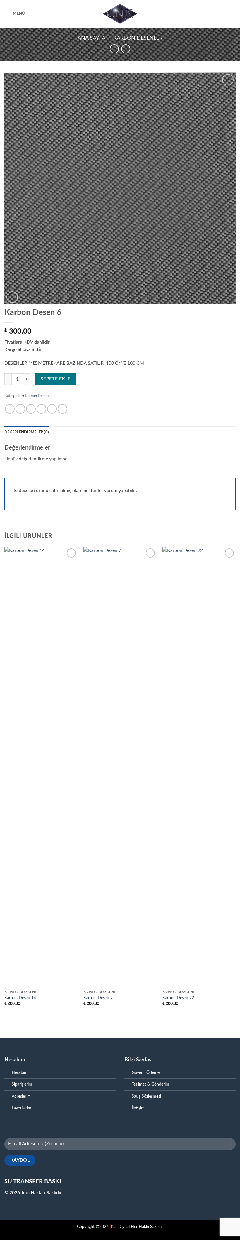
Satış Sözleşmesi (146, 1096)
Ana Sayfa (91, 38)
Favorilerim (21, 1108)
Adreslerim (21, 1096)
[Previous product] (125, 48)
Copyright (86, 1226)
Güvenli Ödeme (146, 1072)
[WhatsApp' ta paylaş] (10, 409)
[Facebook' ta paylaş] (20, 409)
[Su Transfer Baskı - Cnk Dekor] (120, 14)
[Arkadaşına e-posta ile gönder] (41, 409)
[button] (14, 13)
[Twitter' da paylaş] (31, 409)
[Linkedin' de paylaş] (62, 409)
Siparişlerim (22, 1084)
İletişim (138, 1108)
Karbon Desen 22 (178, 998)
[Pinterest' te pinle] (52, 409)
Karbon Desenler (137, 38)
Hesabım (20, 1072)
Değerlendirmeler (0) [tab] (26, 432)
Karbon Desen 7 (98, 998)
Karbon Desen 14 (20, 998)
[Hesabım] (223, 13)
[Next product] (114, 48)
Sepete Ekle (56, 379)
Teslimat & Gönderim (150, 1084)
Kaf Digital (120, 1226)
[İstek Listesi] (213, 13)
